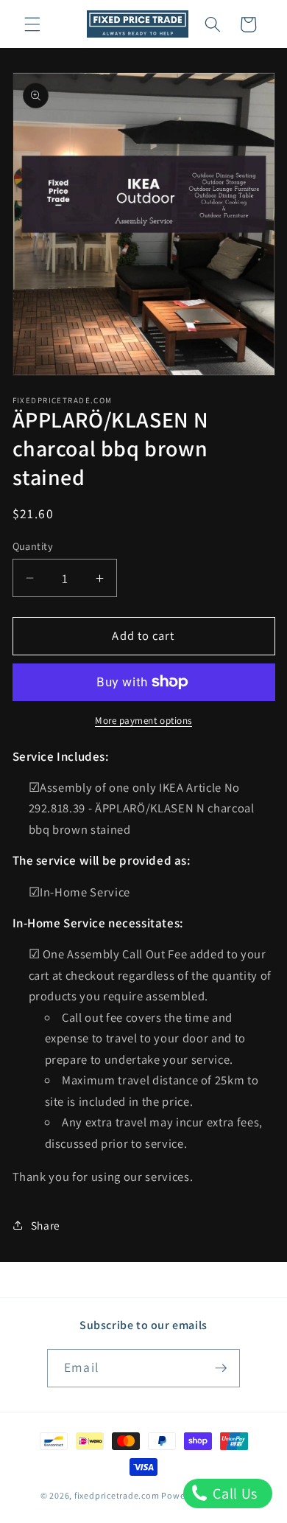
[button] (32, 24)
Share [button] (45, 1225)
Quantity (33, 546)
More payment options (143, 720)
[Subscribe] (220, 1368)
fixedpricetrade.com (117, 1495)
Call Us (234, 1493)
